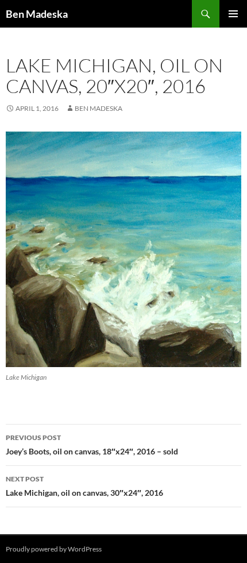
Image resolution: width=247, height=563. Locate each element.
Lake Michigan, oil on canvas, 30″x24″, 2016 (84, 486)
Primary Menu (233, 14)
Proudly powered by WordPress (54, 549)
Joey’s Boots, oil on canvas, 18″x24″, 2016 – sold (92, 444)
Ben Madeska (37, 13)
